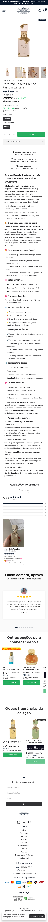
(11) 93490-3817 (26, 867)
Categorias (24, 833)
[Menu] (4, 10)
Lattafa (19, 80)
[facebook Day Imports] (24, 822)
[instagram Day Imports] (18, 822)
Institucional (24, 858)
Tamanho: (8, 123)
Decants (24, 849)
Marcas (11, 80)
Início (4, 80)
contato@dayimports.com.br (25, 873)
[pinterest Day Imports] (29, 822)
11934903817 (26, 870)
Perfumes (24, 843)
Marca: (8, 114)
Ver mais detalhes (10, 111)
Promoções (24, 836)
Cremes (24, 852)
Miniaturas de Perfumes (24, 855)
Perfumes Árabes (24, 846)
